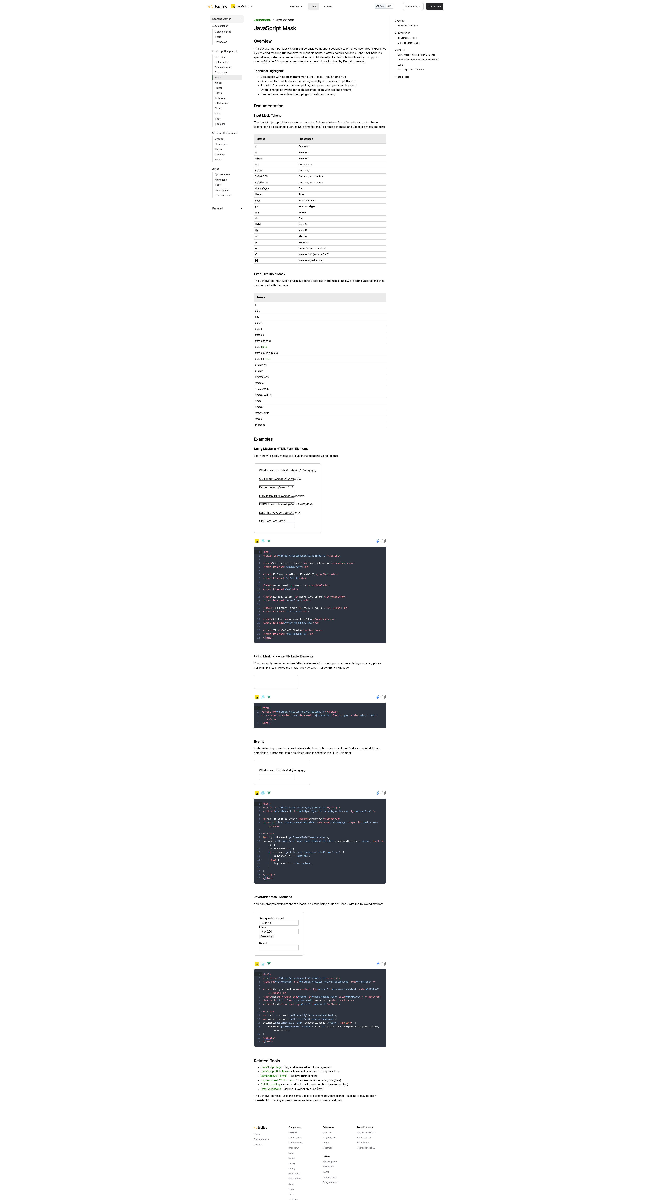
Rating (218, 92)
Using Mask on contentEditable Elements (418, 59)
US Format (280, 478)
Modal (218, 82)
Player (218, 149)
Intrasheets (363, 1142)
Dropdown (221, 72)
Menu (218, 159)
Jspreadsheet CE (366, 1148)
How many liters (281, 495)
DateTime (279, 512)
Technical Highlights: (408, 25)
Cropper (219, 138)
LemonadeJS (364, 1137)
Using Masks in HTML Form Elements (416, 55)
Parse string (266, 936)
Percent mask (276, 487)
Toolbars (220, 123)
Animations (221, 179)
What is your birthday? (287, 470)
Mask (218, 77)
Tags (218, 113)
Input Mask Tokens (407, 38)
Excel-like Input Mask (408, 42)
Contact (328, 6)
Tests (218, 36)
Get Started (435, 6)
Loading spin (222, 190)
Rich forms (221, 98)
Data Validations (271, 1089)
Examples (400, 50)
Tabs (218, 118)
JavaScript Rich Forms (275, 1071)
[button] (261, 552)
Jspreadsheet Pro (366, 1132)
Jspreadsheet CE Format (276, 1080)
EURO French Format (286, 504)
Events (401, 65)
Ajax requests (222, 174)
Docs (313, 6)
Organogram (222, 144)
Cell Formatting (270, 1084)
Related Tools (402, 77)
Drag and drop (223, 195)
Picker (218, 87)
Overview (400, 20)
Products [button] (294, 6)
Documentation (413, 6)
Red (264, 347)
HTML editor (222, 103)
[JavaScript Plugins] (218, 6)
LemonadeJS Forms (274, 1076)
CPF (273, 521)
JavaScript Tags (271, 1067)
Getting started (223, 31)
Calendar (220, 57)
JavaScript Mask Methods (411, 69)
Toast (218, 184)
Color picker (222, 62)
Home (257, 1134)
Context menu (223, 67)
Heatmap (220, 154)
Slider (218, 108)
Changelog (221, 41)
